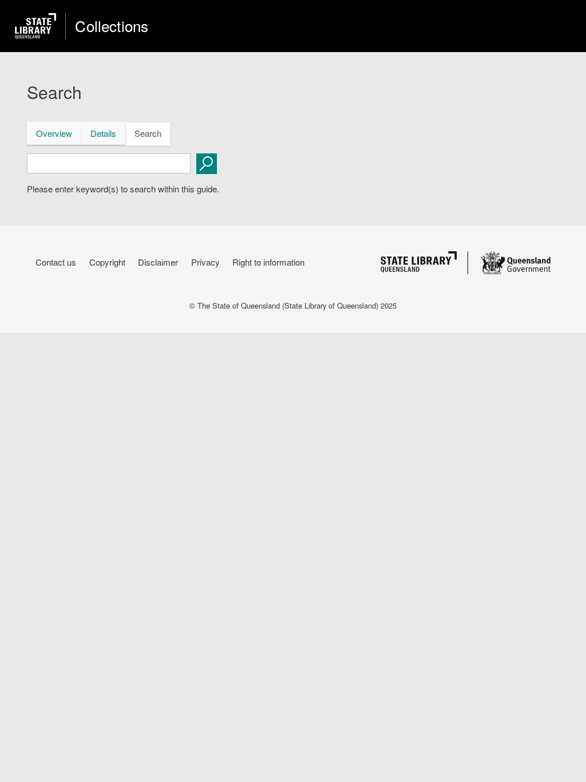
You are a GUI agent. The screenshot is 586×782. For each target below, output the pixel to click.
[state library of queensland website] (35, 26)
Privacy (205, 262)
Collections (111, 26)
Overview (54, 133)
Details (103, 133)
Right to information (268, 262)
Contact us (55, 262)
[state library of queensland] (419, 261)
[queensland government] (516, 262)
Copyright (107, 262)
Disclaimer (158, 262)
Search (147, 133)
